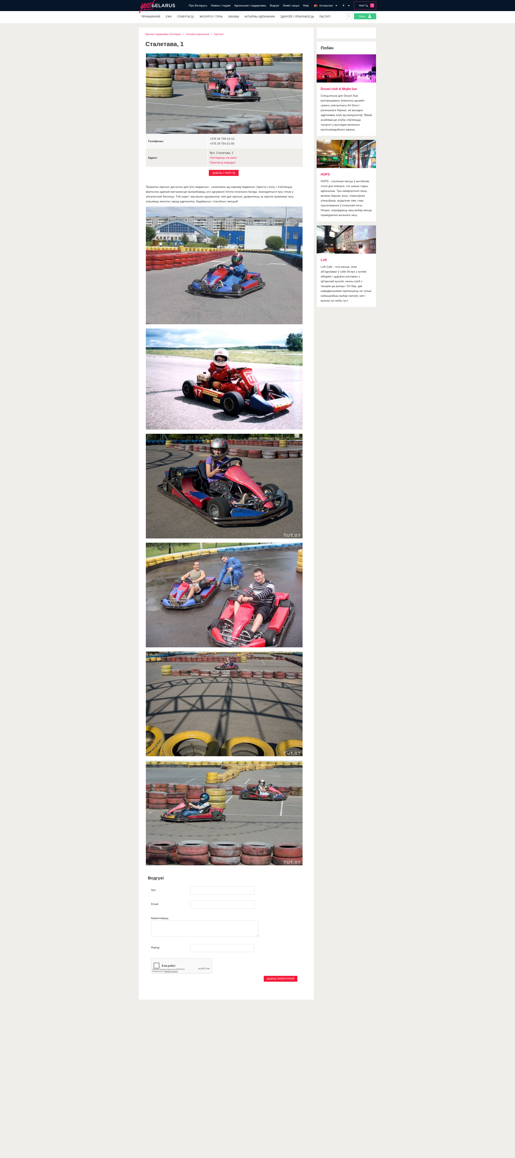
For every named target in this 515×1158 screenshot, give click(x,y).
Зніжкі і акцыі (291, 5)
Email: (155, 904)
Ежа (169, 16)
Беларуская (326, 5)
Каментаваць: (160, 918)
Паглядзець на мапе (223, 157)
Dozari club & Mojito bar (339, 89)
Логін (362, 16)
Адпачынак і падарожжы (250, 5)
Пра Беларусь (198, 5)
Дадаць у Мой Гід (223, 172)
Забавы (233, 16)
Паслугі (325, 16)
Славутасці (185, 16)
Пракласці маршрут (223, 162)
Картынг (219, 34)
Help (306, 5)
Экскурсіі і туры (211, 16)
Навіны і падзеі (221, 5)
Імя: (153, 889)
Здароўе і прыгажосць (297, 16)
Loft (324, 260)
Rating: (155, 947)
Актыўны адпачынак (259, 16)
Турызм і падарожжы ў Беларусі (163, 34)
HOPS (325, 174)
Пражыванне (151, 16)
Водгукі (274, 5)
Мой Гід (363, 5)
